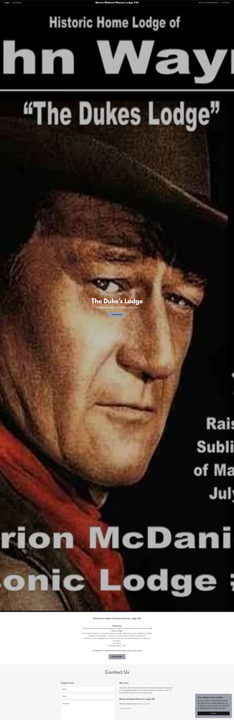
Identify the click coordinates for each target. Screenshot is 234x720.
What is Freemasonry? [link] (209, 2)
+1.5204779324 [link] (125, 708)
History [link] (226, 2)
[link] (116, 3)
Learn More (117, 314)
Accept (213, 713)
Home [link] (6, 2)
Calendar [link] (16, 2)
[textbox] (88, 689)
